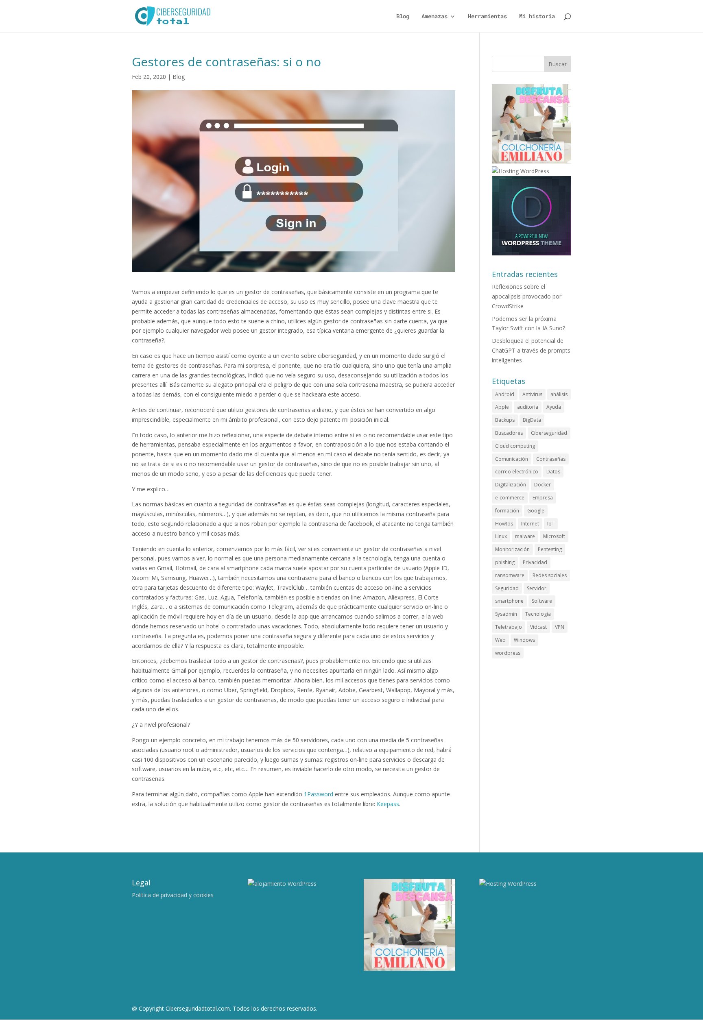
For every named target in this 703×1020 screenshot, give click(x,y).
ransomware (509, 575)
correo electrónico (516, 471)
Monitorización (512, 549)
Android (504, 394)
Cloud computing (515, 445)
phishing (505, 562)
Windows (524, 639)
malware (525, 536)
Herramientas (487, 16)
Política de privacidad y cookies (173, 895)
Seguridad (507, 588)
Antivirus (532, 394)
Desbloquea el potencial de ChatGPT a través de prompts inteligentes (531, 350)
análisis (559, 394)
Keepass (388, 804)
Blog (402, 16)
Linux (501, 536)
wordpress (507, 652)
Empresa (543, 497)
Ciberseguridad (549, 432)
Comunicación (511, 459)
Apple (502, 406)
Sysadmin (506, 613)
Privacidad (535, 562)
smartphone (509, 600)
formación (507, 510)
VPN (559, 626)
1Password (318, 794)
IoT (551, 523)
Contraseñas (550, 459)
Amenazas (434, 16)
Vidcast (538, 626)
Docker (542, 484)
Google (535, 510)
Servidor (536, 588)
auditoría (527, 406)
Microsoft (554, 536)
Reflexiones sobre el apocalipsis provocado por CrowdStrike (526, 296)
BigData (532, 419)
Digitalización (510, 484)
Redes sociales (550, 575)
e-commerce (509, 497)
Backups (505, 419)
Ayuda (553, 406)
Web (500, 639)
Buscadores (509, 432)
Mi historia (537, 16)
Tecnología (538, 613)
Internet (530, 523)
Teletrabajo (508, 626)
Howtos (504, 523)
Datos (553, 471)
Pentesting (550, 549)
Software (542, 600)
